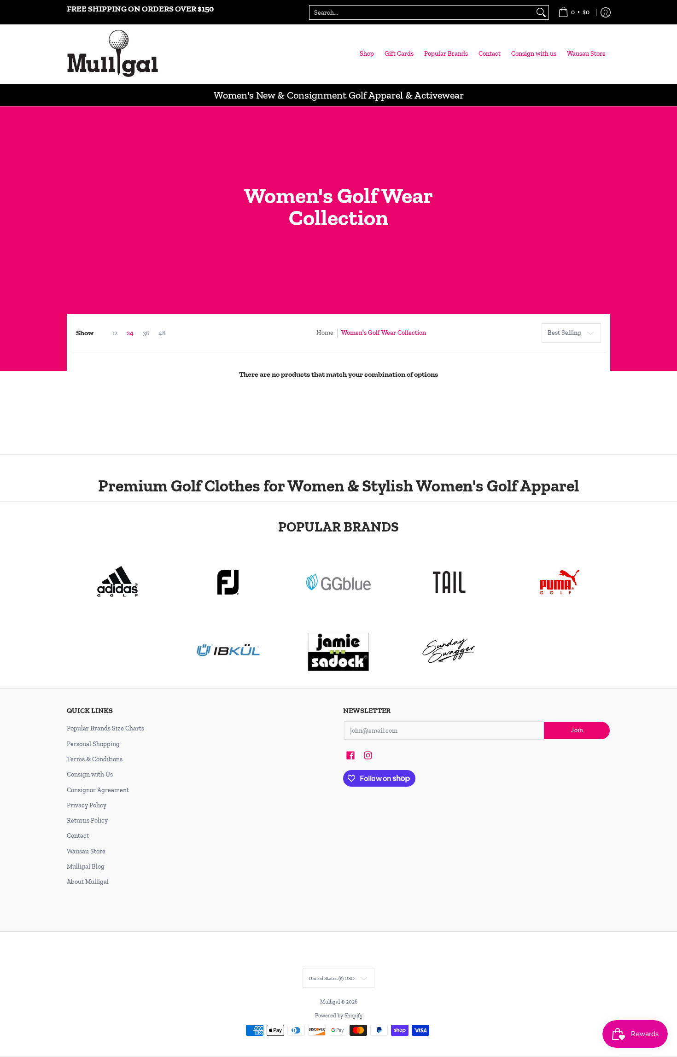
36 (146, 333)
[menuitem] (573, 12)
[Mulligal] (113, 54)
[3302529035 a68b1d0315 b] (228, 582)
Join (577, 730)
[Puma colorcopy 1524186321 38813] (559, 582)
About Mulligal (88, 882)
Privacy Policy (86, 805)
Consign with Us (90, 774)
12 (114, 333)
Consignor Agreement (98, 790)
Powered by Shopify (338, 1015)
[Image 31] (228, 651)
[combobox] (421, 12)
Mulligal (330, 1002)
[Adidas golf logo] (117, 582)
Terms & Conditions (95, 759)
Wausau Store (86, 851)
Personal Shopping (93, 744)
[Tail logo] (449, 582)
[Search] (541, 12)
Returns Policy (87, 820)
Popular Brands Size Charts (105, 728)
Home (324, 333)
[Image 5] (449, 651)
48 (162, 333)
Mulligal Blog (86, 866)
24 (130, 333)
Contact (78, 836)
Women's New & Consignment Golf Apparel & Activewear (339, 95)
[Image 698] (338, 651)
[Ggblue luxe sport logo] (338, 582)
